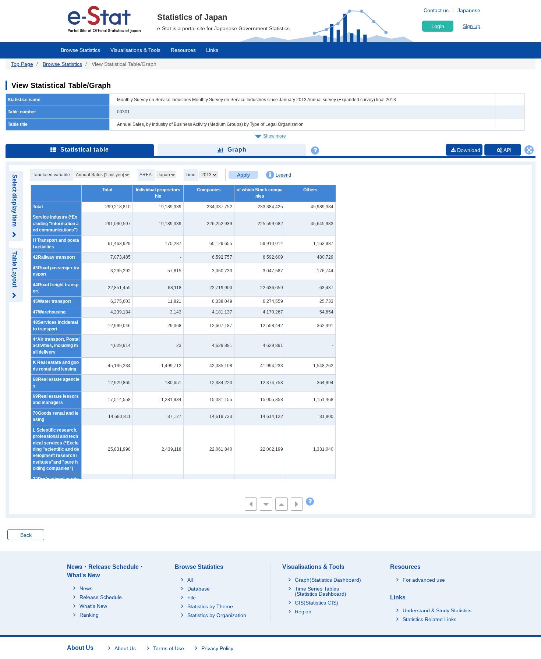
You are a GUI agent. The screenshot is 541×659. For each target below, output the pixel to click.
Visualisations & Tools (135, 50)
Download (468, 150)
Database (198, 588)
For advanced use (424, 579)
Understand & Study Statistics (437, 610)
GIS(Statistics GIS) (316, 602)
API (507, 150)
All (190, 579)
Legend (283, 175)
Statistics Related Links (429, 619)
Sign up (471, 26)
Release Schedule (100, 597)
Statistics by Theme (210, 606)
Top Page (22, 64)
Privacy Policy (217, 648)
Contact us (436, 10)
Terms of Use (168, 648)
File (191, 597)
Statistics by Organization (216, 615)
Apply (243, 175)
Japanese (468, 10)
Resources (183, 50)
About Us (125, 648)
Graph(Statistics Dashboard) (328, 579)
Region (303, 611)
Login (437, 26)
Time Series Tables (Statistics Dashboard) (320, 591)
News (85, 588)
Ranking (89, 614)
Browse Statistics (80, 50)
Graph (237, 149)
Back (26, 535)
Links (212, 50)
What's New (93, 606)
